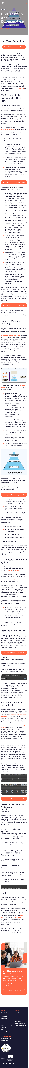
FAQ (2, 1023)
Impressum (3, 1027)
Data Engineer (17, 917)
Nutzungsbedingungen (6, 1031)
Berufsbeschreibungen (20, 1023)
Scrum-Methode (9, 129)
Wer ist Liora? (4, 1012)
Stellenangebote (19, 1015)
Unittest (10, 570)
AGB (2, 1029)
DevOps (21, 88)
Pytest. (17, 570)
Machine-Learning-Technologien (10, 335)
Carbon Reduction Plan (6, 1038)
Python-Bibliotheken (20, 567)
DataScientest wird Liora (20, 1025)
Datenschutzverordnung (6, 1025)
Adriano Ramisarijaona (11, 25)
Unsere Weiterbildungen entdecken (14, 47)
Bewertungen (4, 1018)
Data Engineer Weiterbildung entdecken (14, 182)
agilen (2, 129)
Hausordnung (4, 1020)
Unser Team (18, 1012)
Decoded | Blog (18, 1021)
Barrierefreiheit (4, 1040)
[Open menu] (26, 3)
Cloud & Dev (4, 9)
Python (15, 579)
